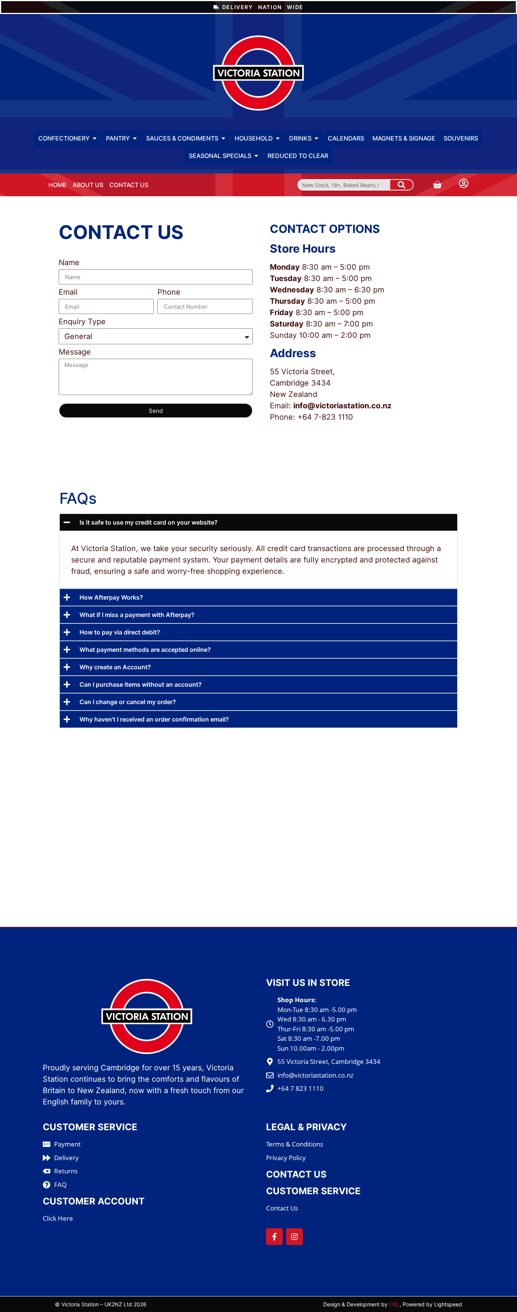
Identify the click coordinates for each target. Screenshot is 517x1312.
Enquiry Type (82, 322)
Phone (169, 292)
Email (68, 292)
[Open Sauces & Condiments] (223, 138)
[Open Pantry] (135, 138)
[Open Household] (278, 138)
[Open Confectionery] (95, 138)
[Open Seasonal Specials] (256, 155)
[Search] (401, 185)
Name (69, 263)
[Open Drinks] (316, 138)
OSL (394, 1304)
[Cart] (437, 184)
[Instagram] (294, 1236)
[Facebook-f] (274, 1236)
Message (75, 352)
